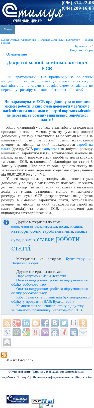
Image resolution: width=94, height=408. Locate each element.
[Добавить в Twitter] (64, 323)
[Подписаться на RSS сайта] (7, 323)
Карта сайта (84, 377)
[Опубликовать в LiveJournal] (7, 332)
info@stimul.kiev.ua (72, 371)
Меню (8, 29)
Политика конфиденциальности (53, 377)
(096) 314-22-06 (78, 2)
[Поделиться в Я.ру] (64, 332)
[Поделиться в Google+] (17, 323)
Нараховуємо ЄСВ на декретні (41, 276)
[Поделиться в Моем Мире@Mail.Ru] (17, 332)
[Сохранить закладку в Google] (26, 332)
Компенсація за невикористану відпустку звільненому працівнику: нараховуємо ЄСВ (47, 308)
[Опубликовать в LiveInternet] (74, 323)
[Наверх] (7, 342)
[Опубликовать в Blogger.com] (36, 323)
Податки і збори (81, 50)
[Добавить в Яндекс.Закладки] (36, 332)
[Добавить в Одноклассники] (83, 323)
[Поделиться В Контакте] (55, 323)
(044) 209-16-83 (78, 8)
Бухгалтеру (83, 46)
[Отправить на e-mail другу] (83, 332)
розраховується (46, 149)
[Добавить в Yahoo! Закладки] (45, 332)
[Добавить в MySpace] (74, 332)
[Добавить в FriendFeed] (55, 332)
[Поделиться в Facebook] (45, 323)
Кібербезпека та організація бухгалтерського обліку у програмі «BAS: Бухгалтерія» (50, 299)
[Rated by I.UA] (43, 402)
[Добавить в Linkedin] (26, 323)
